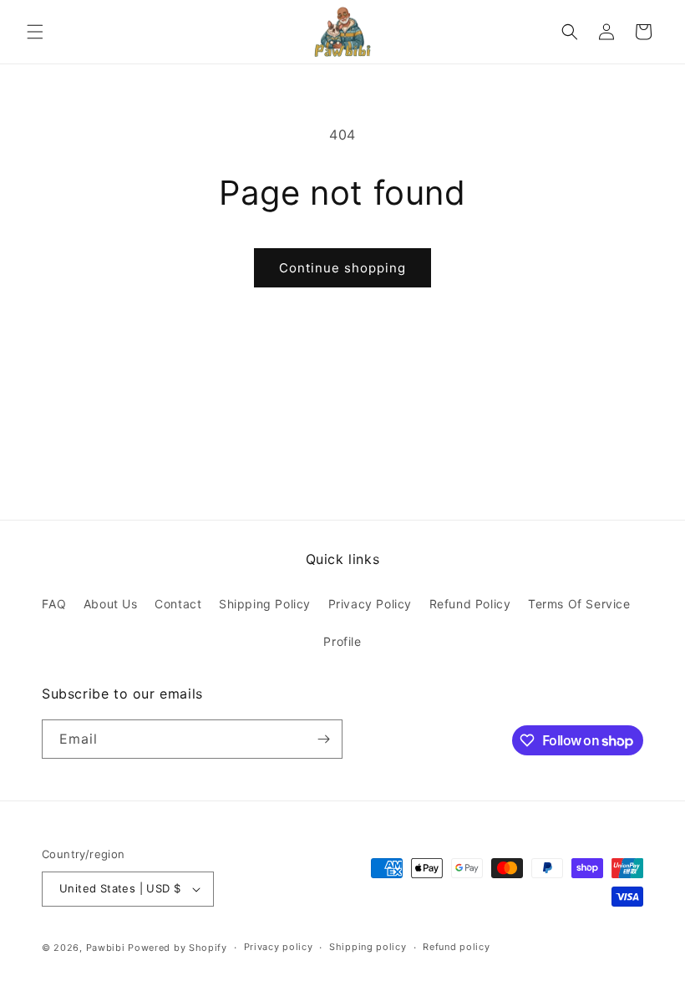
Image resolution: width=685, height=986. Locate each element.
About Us (111, 604)
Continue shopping (342, 268)
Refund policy (456, 947)
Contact (178, 604)
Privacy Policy (370, 604)
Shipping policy (368, 947)
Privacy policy (278, 947)
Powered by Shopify (177, 947)
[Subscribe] (323, 739)
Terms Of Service (579, 604)
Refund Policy (470, 604)
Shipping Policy (265, 604)
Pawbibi (105, 947)
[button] (35, 31)
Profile (342, 641)
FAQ (54, 604)
